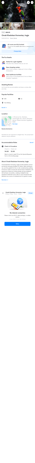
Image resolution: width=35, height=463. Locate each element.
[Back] (3, 2)
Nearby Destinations (7, 129)
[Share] (32, 2)
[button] (6, 121)
